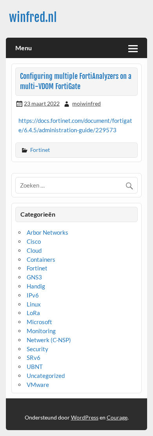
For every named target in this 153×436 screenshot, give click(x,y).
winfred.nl (33, 17)
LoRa (33, 312)
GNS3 (34, 277)
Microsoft (39, 321)
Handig (36, 286)
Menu (23, 47)
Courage (117, 417)
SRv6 (33, 357)
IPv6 (33, 295)
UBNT (35, 366)
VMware (38, 384)
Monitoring (41, 330)
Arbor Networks (47, 232)
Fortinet (40, 149)
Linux (34, 304)
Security (37, 348)
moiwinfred (86, 103)
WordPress (84, 417)
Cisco (34, 241)
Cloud (34, 250)
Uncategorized (46, 375)
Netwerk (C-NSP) (49, 339)
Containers (41, 259)
